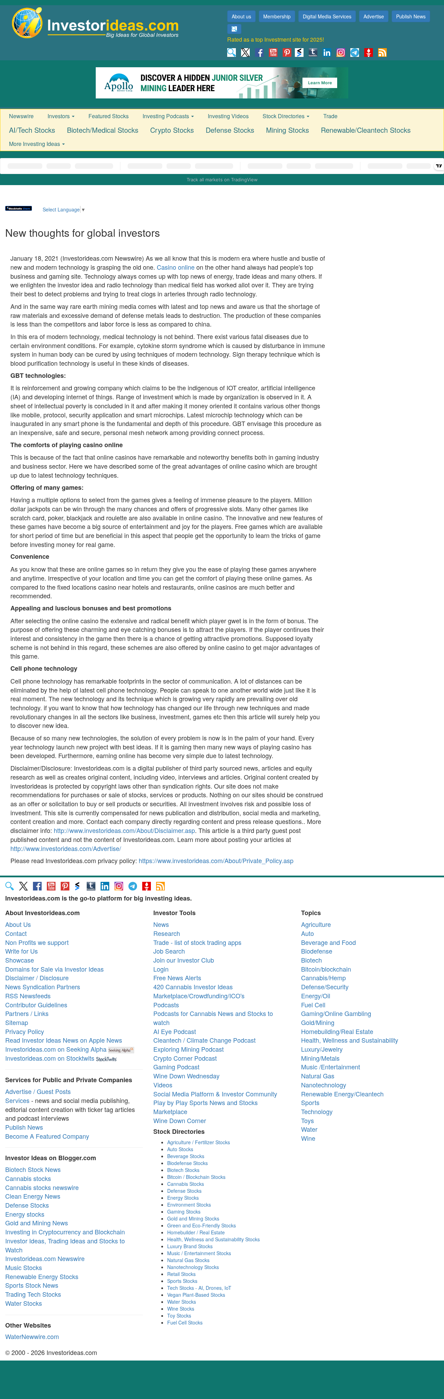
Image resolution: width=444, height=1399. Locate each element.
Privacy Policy (24, 1031)
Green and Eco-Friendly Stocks (201, 1225)
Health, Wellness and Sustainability (349, 1039)
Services (17, 1100)
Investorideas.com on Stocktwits (49, 1057)
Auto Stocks (180, 1149)
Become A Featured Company (47, 1135)
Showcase (19, 959)
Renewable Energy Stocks (41, 1276)
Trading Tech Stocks (33, 1293)
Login (161, 968)
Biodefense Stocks (187, 1162)
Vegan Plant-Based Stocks (196, 1294)
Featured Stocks (108, 116)
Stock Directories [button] (284, 116)
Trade (330, 116)
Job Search (169, 950)
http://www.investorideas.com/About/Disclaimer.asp (124, 830)
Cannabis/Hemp (323, 977)
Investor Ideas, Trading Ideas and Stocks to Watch (65, 1245)
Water (309, 1128)
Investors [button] (59, 116)
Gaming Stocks (183, 1211)
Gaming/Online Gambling (336, 1013)
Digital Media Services (327, 16)
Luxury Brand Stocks (190, 1246)
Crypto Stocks (172, 130)
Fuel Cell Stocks (185, 1322)
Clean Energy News (32, 1195)
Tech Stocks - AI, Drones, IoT (199, 1287)
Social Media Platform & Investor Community (215, 1093)
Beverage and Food (328, 942)
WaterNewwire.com (32, 1336)
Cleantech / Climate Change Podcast (204, 1039)
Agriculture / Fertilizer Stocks (198, 1142)
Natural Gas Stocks (188, 1260)
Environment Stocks (189, 1204)
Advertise (374, 16)
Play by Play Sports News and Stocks (205, 1102)
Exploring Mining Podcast (188, 1048)
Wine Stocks (180, 1308)
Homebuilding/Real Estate (337, 1031)
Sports (310, 1102)
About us (241, 16)
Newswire (21, 116)
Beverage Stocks (185, 1156)
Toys (307, 1120)
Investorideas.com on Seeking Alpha (55, 1048)
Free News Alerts (177, 977)
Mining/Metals (320, 1057)
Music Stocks (23, 1267)
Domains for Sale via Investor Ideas (54, 968)
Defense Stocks (230, 130)
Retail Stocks (181, 1273)
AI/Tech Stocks (32, 130)
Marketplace (170, 1111)
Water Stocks (23, 1302)
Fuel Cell (313, 1004)
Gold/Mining (317, 1022)
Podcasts (166, 1004)
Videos (162, 1084)
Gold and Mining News (36, 1222)
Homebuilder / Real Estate (196, 1232)
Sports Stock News (31, 1284)
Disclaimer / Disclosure (37, 977)
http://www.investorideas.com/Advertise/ (65, 848)
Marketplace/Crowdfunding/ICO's (199, 995)
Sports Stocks (182, 1280)
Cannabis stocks (28, 1178)
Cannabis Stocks (185, 1183)
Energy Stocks (183, 1197)
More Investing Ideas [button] (35, 144)
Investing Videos (228, 116)
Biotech (311, 959)
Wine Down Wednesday (186, 1075)
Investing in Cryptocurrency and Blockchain (65, 1231)
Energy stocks (24, 1213)
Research (166, 933)
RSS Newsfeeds (28, 995)
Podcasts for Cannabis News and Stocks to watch (213, 1018)
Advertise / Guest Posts (38, 1091)
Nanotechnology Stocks (193, 1266)
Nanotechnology (323, 1084)
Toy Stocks (179, 1315)
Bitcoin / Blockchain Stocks (196, 1176)
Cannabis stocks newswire (42, 1187)
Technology (317, 1111)
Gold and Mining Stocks (193, 1218)
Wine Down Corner (179, 1120)
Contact (16, 933)
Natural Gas (317, 1075)
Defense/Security (325, 986)
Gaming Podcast (176, 1066)
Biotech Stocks (183, 1169)
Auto (307, 933)
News (161, 924)
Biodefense (316, 950)
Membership (277, 16)
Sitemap (16, 1022)
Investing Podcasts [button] (166, 116)
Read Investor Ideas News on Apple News (63, 1039)
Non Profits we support (37, 942)
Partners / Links (27, 1013)
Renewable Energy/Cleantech (342, 1093)
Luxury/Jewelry (322, 1048)
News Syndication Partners (42, 986)
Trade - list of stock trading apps (197, 942)
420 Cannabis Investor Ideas (193, 986)
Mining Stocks (287, 130)
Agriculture (316, 924)
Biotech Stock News (33, 1169)
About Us (18, 924)
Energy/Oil (315, 995)
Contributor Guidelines (36, 1004)
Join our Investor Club (183, 959)
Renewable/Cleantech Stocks (366, 130)
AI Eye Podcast (174, 1031)
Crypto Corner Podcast (185, 1057)
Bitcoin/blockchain (326, 968)
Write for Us (21, 950)
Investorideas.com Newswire (45, 1258)
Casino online (176, 266)
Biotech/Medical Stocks (102, 130)
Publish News (411, 16)
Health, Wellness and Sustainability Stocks (213, 1239)
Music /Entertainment (330, 1066)
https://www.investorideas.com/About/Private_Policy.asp (216, 860)
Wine (308, 1137)
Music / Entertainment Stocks (199, 1253)
